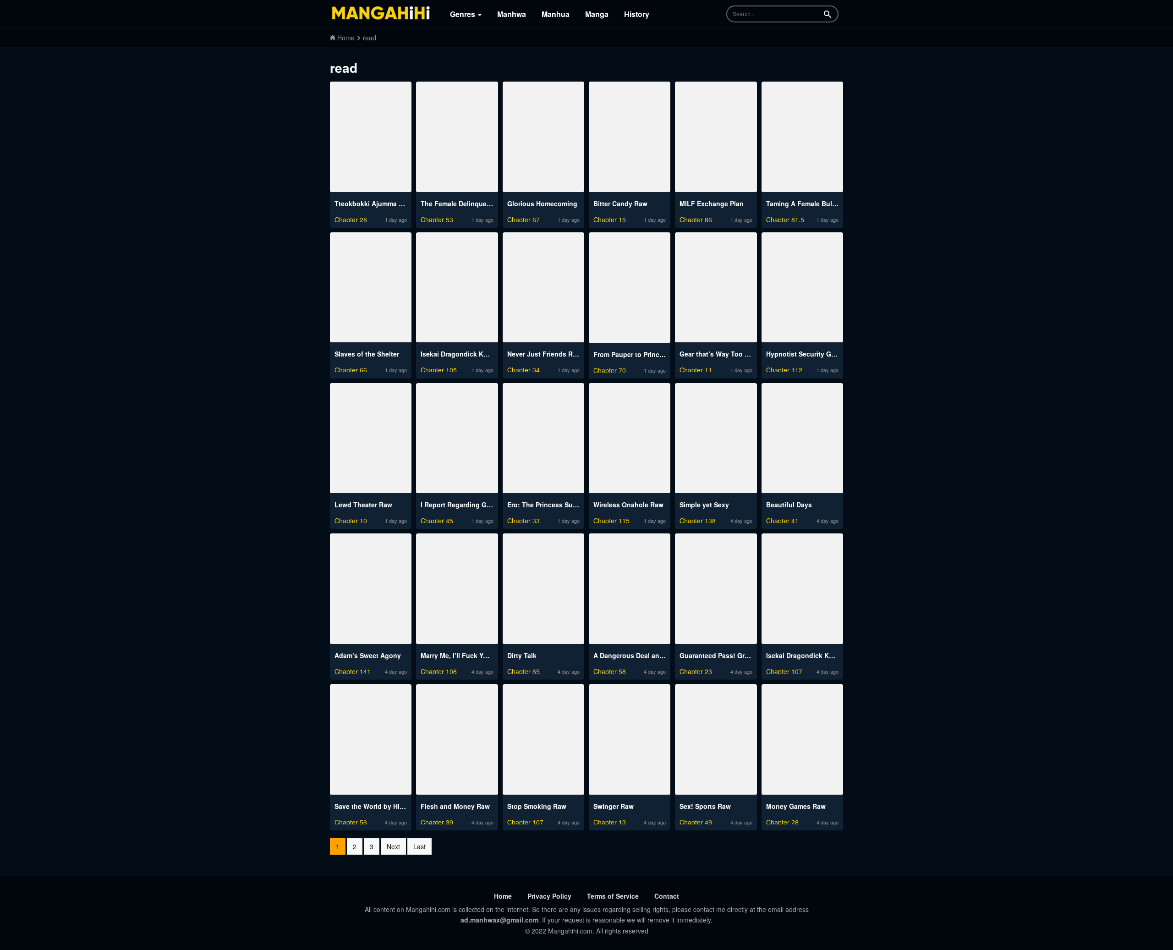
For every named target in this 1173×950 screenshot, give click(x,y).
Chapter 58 (609, 670)
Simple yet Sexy (704, 504)
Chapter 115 (611, 519)
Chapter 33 (523, 519)
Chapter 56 (350, 821)
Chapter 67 (523, 218)
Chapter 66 (350, 368)
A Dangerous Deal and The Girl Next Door (658, 655)
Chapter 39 (437, 821)
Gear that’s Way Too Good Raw (728, 353)
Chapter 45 (437, 519)
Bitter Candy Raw (620, 203)
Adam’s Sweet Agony (367, 655)
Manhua (556, 14)
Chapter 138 (698, 519)
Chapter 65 (523, 670)
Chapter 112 (784, 368)
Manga (596, 14)
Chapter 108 (439, 670)
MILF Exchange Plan (712, 203)
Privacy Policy (549, 896)
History (636, 14)
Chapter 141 (352, 670)
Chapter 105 (439, 368)
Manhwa (511, 14)
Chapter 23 (696, 670)
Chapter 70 (609, 369)
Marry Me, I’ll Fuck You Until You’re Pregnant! (491, 655)
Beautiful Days (789, 504)
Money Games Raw (796, 806)
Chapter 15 (609, 218)
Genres (463, 14)
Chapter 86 (696, 218)
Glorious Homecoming (542, 203)
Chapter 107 (784, 670)
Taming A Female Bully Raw (809, 203)
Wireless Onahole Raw (628, 504)
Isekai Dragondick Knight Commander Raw (833, 655)
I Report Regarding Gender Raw (470, 504)
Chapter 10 (350, 519)
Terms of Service (613, 896)
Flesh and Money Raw (455, 806)
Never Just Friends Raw (544, 353)
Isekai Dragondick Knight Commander (480, 353)
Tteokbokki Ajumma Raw (373, 203)
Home (503, 896)
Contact (666, 896)
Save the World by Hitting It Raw (384, 806)
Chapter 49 (696, 821)
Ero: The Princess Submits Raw (556, 504)
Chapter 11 (696, 368)
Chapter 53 (437, 218)
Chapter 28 (350, 218)
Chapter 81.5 (785, 218)
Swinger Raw (613, 806)
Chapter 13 (609, 821)
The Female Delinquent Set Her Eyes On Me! (490, 203)
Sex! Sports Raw (705, 806)
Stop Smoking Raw (536, 806)
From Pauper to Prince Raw (635, 354)
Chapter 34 (523, 368)
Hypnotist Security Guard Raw (813, 353)
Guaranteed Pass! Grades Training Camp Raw (751, 655)
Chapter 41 (782, 519)
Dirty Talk (522, 655)
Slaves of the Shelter (366, 353)
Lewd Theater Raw (363, 504)
